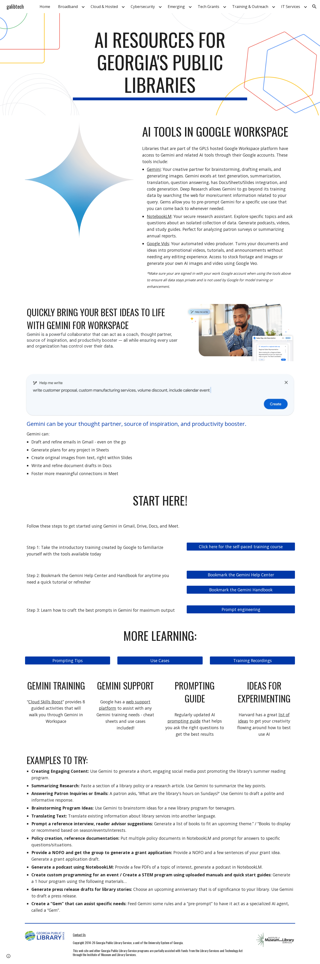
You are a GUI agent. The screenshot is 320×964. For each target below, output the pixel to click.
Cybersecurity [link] (143, 6)
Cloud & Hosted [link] (104, 6)
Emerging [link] (176, 6)
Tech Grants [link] (208, 6)
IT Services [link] (290, 6)
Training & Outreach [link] (250, 6)
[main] (160, 64)
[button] (314, 6)
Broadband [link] (68, 6)
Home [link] (45, 6)
